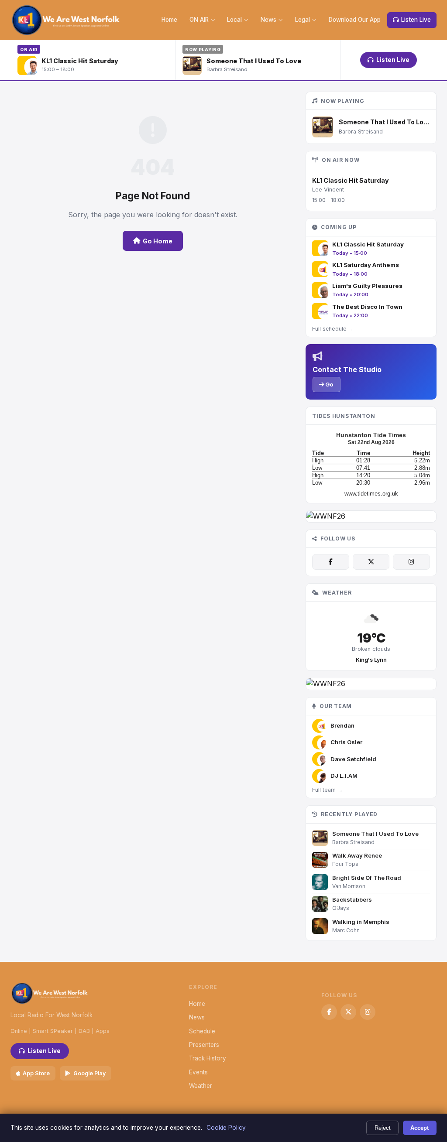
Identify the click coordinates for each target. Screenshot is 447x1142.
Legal (302, 19)
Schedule (202, 1031)
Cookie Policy (226, 1127)
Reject (383, 1128)
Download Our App (355, 19)
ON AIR (199, 19)
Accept (419, 1128)
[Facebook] (330, 562)
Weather (200, 1085)
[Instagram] (411, 562)
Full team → (327, 789)
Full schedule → (333, 328)
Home (169, 19)
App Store (36, 1073)
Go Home (157, 241)
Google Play (89, 1073)
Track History (207, 1058)
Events (198, 1072)
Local (234, 19)
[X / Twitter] (371, 562)
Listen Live (416, 19)
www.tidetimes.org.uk (371, 493)
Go (329, 384)
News (268, 19)
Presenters (204, 1044)
